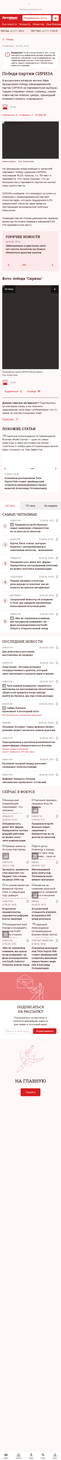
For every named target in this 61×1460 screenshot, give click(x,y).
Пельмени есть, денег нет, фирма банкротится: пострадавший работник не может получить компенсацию (34, 565)
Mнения (6, 723)
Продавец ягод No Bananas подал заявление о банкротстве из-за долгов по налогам (29, 528)
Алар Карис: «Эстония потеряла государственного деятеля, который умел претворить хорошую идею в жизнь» (28, 670)
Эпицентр (24, 24)
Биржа (35, 862)
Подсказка (16, 577)
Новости (15, 520)
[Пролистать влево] (5, 468)
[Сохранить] (57, 520)
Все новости (9, 24)
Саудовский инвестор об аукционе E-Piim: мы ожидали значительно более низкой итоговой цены (31, 603)
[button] (18, 1031)
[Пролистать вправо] (56, 468)
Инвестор (38, 24)
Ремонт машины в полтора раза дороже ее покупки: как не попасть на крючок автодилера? (30, 584)
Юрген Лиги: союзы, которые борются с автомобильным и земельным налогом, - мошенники (31, 546)
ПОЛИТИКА (7, 46)
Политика (7, 419)
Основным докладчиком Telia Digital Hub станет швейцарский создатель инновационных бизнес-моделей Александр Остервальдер (45, 958)
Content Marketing (42, 940)
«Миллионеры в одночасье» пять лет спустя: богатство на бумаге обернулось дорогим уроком (26, 249)
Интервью (15, 595)
